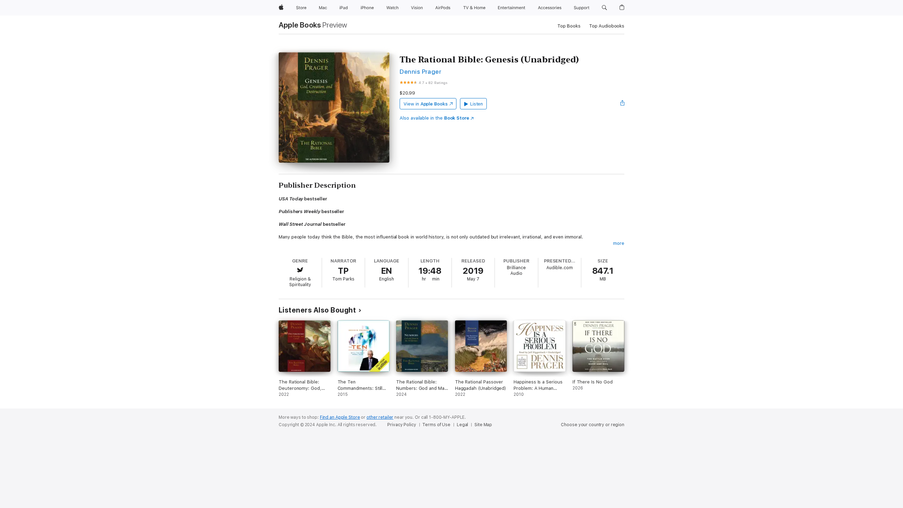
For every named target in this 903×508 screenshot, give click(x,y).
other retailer (379, 417)
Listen (476, 104)
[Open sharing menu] (622, 104)
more (618, 243)
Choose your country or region (592, 424)
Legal (462, 424)
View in (426, 104)
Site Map (483, 424)
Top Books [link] (569, 26)
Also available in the (434, 118)
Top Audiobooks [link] (606, 26)
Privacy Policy (401, 424)
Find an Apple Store (340, 417)
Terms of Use (436, 424)
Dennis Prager (420, 71)
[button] (604, 8)
